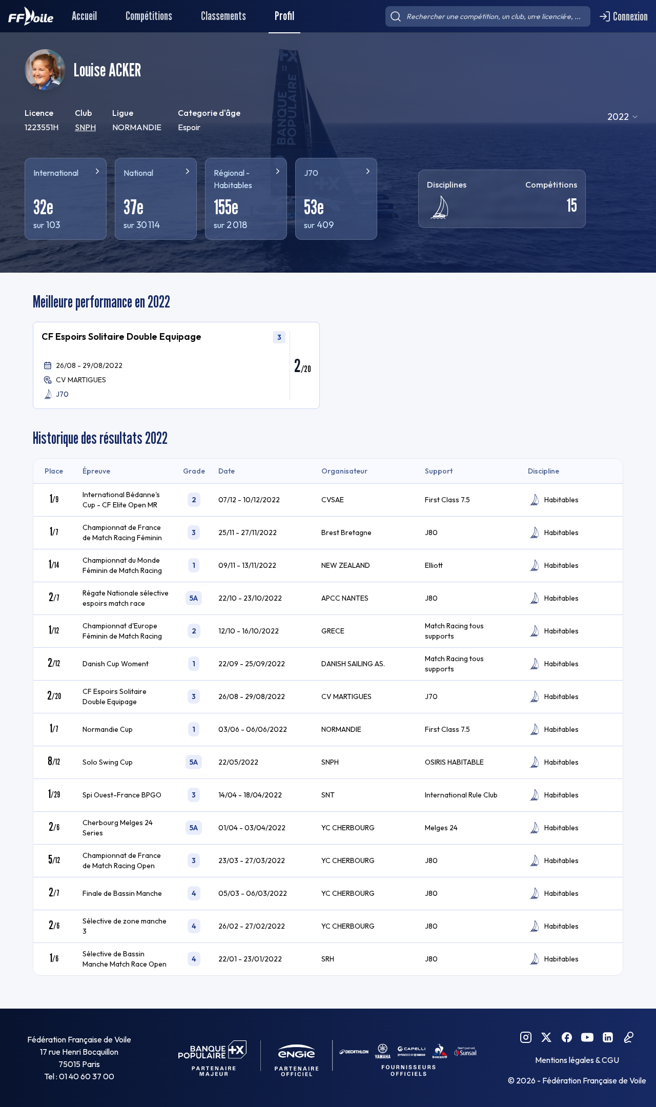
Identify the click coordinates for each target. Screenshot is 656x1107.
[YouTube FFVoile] (587, 1037)
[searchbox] (487, 16)
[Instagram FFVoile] (526, 1037)
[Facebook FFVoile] (567, 1037)
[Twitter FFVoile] (546, 1037)
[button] (176, 365)
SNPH (85, 127)
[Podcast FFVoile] (628, 1037)
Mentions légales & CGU (577, 1060)
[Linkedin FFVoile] (608, 1037)
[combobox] (623, 117)
